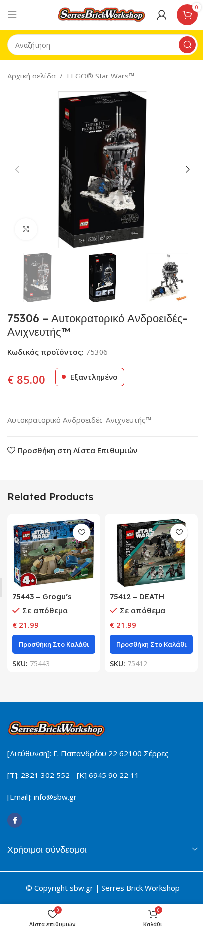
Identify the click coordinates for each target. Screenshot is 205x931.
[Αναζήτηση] (187, 44)
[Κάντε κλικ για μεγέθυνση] (26, 229)
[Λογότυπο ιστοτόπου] (102, 14)
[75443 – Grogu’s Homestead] (53, 553)
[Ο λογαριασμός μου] (162, 15)
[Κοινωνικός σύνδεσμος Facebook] (14, 820)
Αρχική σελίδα (31, 75)
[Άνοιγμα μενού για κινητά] (12, 15)
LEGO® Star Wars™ (100, 75)
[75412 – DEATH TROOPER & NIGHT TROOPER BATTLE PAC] (151, 553)
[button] (17, 169)
